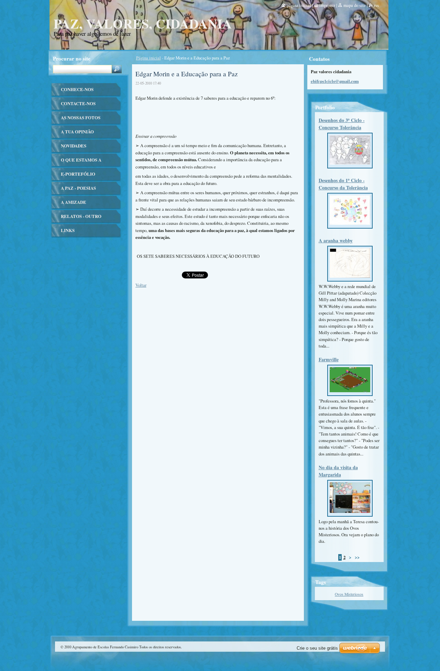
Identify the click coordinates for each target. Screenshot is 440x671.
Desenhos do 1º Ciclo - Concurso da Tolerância (343, 184)
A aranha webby (336, 240)
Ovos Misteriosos (349, 594)
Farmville (329, 359)
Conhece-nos (77, 89)
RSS (376, 5)
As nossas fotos (80, 117)
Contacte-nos (78, 103)
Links (68, 230)
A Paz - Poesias (78, 188)
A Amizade (73, 202)
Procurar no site (71, 58)
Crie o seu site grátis (317, 648)
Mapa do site (354, 5)
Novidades (73, 146)
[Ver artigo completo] (350, 165)
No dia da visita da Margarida (338, 471)
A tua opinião (77, 132)
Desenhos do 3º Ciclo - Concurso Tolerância (342, 124)
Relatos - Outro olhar (81, 218)
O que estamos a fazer (81, 162)
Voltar (140, 285)
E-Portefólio (78, 174)
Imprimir (327, 5)
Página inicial (148, 58)
